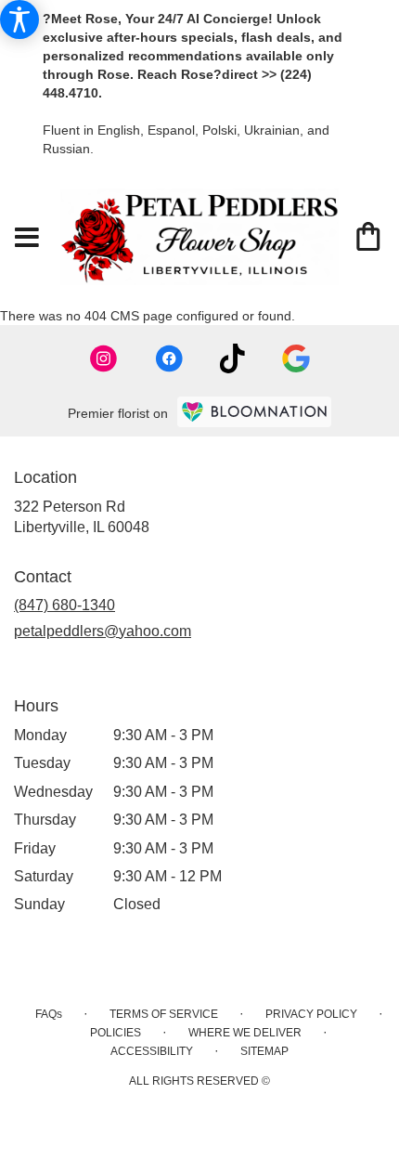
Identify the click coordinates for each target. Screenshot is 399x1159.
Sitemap (264, 1051)
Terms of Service (163, 1014)
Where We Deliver (245, 1032)
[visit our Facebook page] (168, 358)
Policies (115, 1032)
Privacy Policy (311, 1014)
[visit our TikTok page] (232, 358)
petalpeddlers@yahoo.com (102, 631)
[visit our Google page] (296, 358)
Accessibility (151, 1051)
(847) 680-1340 (64, 605)
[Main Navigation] (27, 239)
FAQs (48, 1014)
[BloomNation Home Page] (254, 412)
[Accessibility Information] (19, 19)
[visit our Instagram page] (103, 358)
